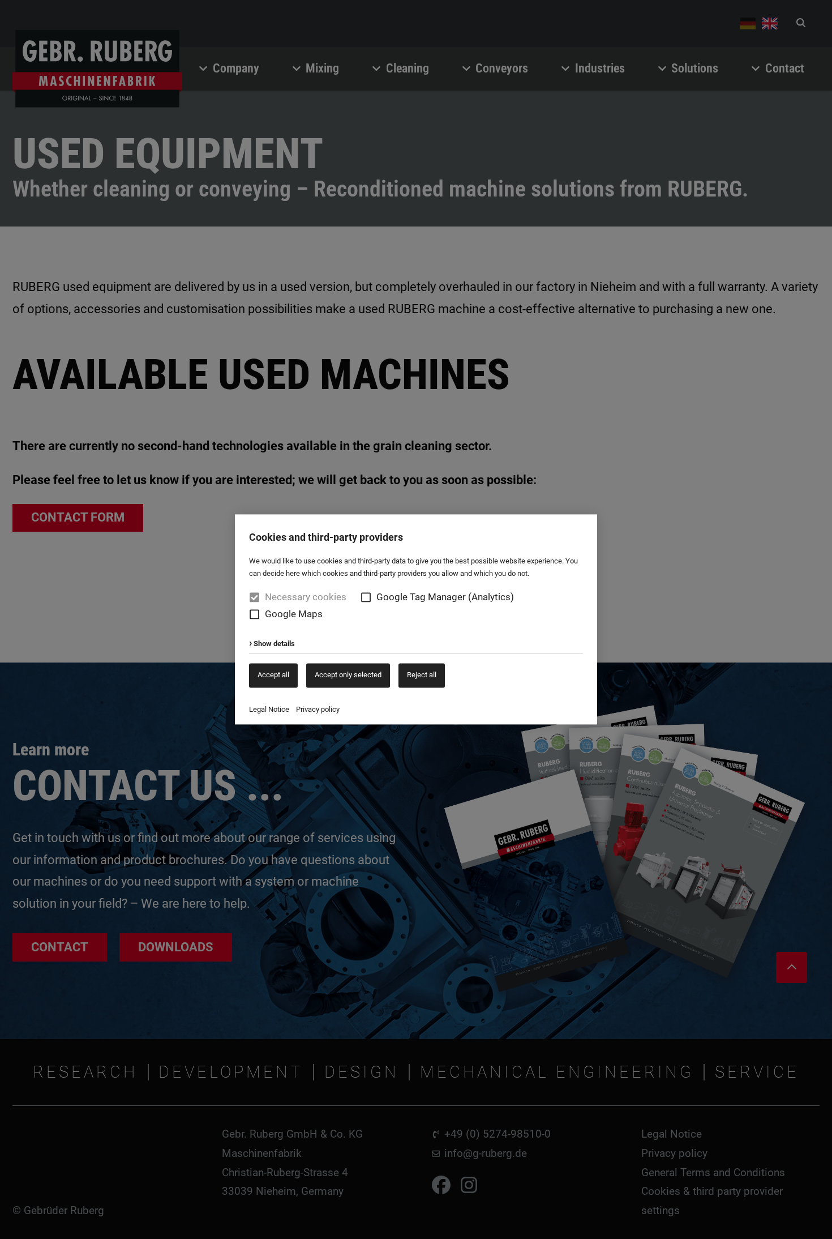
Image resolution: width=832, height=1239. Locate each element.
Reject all (421, 674)
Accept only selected (348, 674)
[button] (366, 597)
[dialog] (416, 619)
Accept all (273, 674)
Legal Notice (269, 709)
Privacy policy (318, 709)
